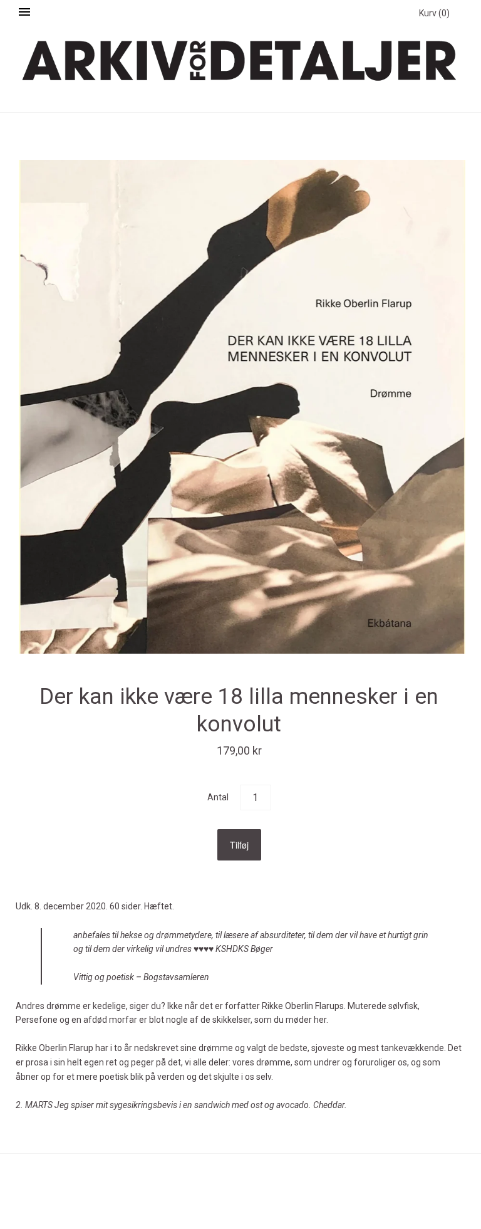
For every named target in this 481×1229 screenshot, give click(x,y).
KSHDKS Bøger (244, 949)
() (434, 13)
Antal (218, 797)
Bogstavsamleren (176, 977)
